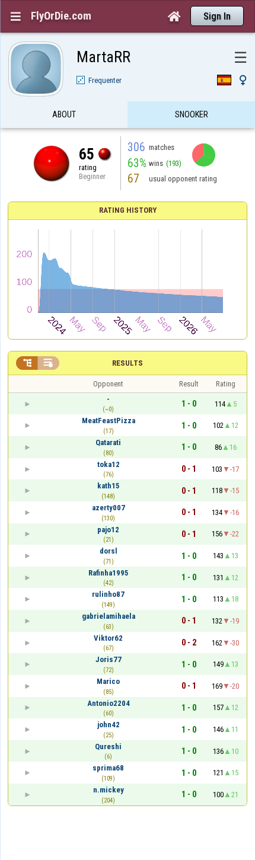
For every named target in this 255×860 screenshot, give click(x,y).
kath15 (108, 485)
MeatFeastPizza (108, 420)
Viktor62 (108, 638)
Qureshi (108, 746)
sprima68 (108, 767)
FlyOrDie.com (61, 16)
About (64, 114)
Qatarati (108, 442)
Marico (108, 681)
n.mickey (108, 789)
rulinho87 (108, 594)
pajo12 (108, 529)
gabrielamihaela (108, 616)
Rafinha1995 (108, 572)
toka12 (108, 464)
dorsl (108, 550)
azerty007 (108, 507)
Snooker (191, 114)
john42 (108, 724)
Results (127, 363)
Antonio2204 (108, 703)
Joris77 (108, 659)
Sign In (217, 16)
